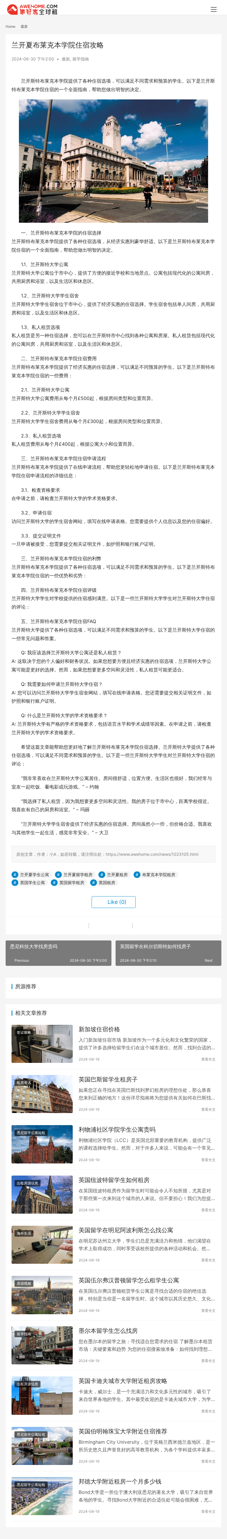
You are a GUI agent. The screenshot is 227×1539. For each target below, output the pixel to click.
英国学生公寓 (32, 882)
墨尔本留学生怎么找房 (108, 1330)
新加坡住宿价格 (99, 1029)
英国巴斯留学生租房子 (108, 1079)
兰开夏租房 (117, 874)
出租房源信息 (27, 1183)
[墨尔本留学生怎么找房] (42, 1345)
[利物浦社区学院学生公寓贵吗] (42, 1144)
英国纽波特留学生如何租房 (114, 1180)
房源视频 (24, 1283)
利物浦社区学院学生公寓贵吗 (117, 1129)
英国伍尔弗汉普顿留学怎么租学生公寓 (129, 1280)
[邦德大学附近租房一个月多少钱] (42, 1496)
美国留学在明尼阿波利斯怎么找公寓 (126, 1230)
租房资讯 (24, 1082)
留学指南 (80, 58)
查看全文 (208, 1059)
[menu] (213, 9)
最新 (66, 58)
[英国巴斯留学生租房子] (42, 1094)
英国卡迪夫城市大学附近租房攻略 (123, 1380)
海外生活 (24, 1233)
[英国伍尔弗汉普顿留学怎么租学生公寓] (42, 1295)
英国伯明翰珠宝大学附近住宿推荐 (123, 1431)
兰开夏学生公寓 (34, 874)
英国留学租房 (71, 882)
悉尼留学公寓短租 (31, 1132)
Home (10, 26)
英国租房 (107, 882)
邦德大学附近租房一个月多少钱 (120, 1481)
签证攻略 (24, 1032)
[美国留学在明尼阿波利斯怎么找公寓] (42, 1245)
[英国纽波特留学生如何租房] (42, 1195)
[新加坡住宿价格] (42, 1044)
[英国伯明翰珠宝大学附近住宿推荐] (42, 1446)
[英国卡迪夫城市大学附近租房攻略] (42, 1395)
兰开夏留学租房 (78, 874)
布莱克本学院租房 (158, 874)
